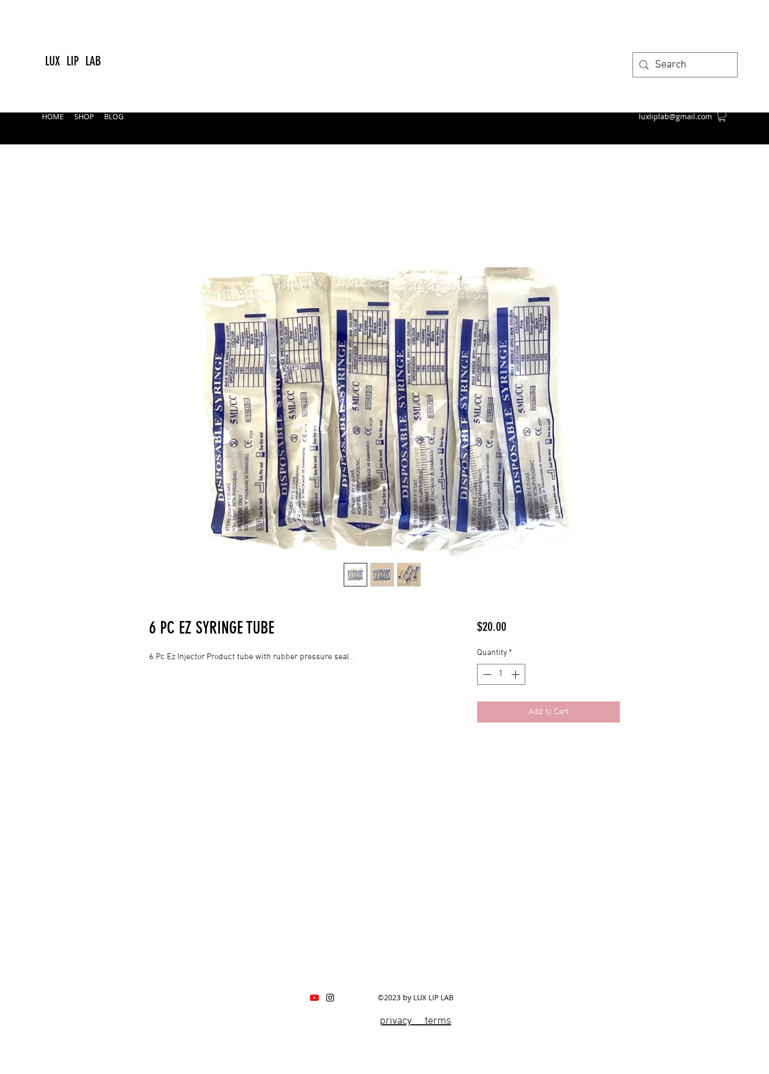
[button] (722, 116)
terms (438, 1021)
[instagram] (330, 997)
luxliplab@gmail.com (675, 116)
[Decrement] (486, 674)
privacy (402, 1021)
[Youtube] (314, 997)
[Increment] (516, 674)
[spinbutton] (501, 674)
